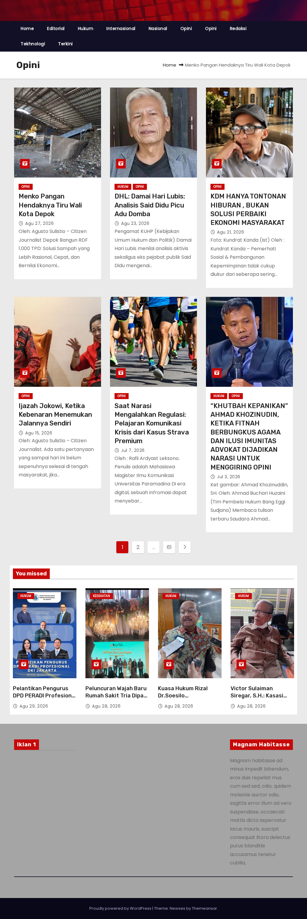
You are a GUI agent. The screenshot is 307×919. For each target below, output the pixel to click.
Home (27, 28)
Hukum (86, 28)
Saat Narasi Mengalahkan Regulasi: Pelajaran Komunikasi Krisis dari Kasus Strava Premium (152, 423)
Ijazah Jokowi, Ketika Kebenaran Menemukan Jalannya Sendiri (55, 415)
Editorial (56, 28)
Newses (177, 908)
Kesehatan (101, 596)
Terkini (65, 44)
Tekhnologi (33, 44)
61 (169, 547)
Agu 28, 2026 (106, 706)
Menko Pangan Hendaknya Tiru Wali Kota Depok (50, 205)
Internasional (121, 28)
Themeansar (204, 908)
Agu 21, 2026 (230, 232)
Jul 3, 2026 (228, 477)
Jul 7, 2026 (133, 450)
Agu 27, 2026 (39, 223)
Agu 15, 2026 (38, 433)
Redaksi (238, 28)
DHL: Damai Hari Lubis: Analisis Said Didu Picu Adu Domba (150, 205)
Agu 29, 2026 (33, 706)
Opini (186, 28)
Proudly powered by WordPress (120, 908)
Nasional (158, 28)
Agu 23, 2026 (135, 223)
